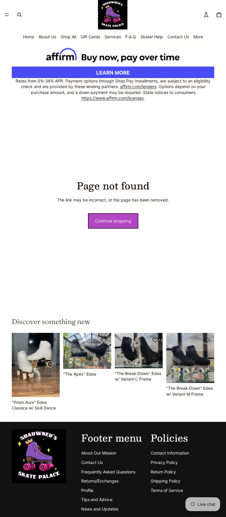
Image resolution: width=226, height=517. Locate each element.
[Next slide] (53, 365)
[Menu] (7, 15)
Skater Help (151, 36)
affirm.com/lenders (138, 86)
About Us (47, 36)
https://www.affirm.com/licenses (113, 97)
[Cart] (218, 14)
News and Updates (99, 508)
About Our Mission (98, 453)
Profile (87, 490)
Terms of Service (167, 490)
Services (112, 36)
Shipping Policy (165, 480)
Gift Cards (90, 36)
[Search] (19, 14)
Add (55, 387)
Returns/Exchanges (100, 480)
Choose (158, 358)
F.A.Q (130, 36)
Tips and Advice (96, 499)
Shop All (68, 36)
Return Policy (163, 471)
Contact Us (178, 36)
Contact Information (170, 453)
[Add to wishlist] (52, 340)
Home (28, 36)
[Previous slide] (18, 365)
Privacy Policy (164, 462)
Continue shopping (113, 220)
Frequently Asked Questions (108, 471)
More (198, 36)
